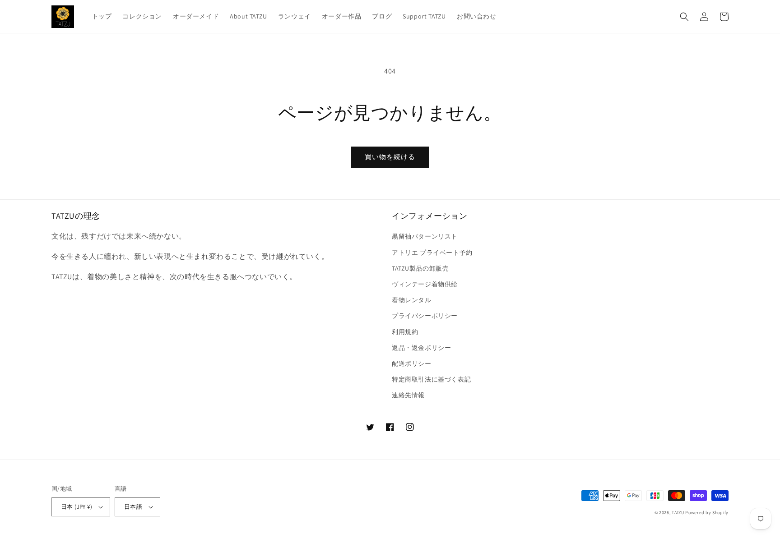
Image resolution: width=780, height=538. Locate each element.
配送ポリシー (412, 363)
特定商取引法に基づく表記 (431, 379)
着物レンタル (412, 300)
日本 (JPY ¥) (76, 506)
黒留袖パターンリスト (425, 236)
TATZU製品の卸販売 (420, 268)
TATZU (678, 512)
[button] (684, 17)
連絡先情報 (408, 395)
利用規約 (405, 332)
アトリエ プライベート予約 (432, 252)
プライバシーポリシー (425, 316)
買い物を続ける (390, 156)
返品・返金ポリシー (421, 348)
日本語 (133, 506)
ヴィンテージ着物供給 (425, 284)
